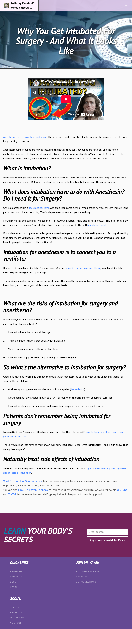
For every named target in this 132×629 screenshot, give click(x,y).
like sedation (77, 389)
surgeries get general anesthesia (83, 268)
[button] (126, 5)
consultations (86, 582)
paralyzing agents (97, 225)
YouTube (16, 622)
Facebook (16, 612)
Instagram (17, 617)
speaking (82, 576)
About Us (16, 571)
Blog (13, 582)
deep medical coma (39, 207)
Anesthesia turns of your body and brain (24, 136)
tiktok (14, 607)
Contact (16, 576)
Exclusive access (87, 571)
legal (14, 587)
